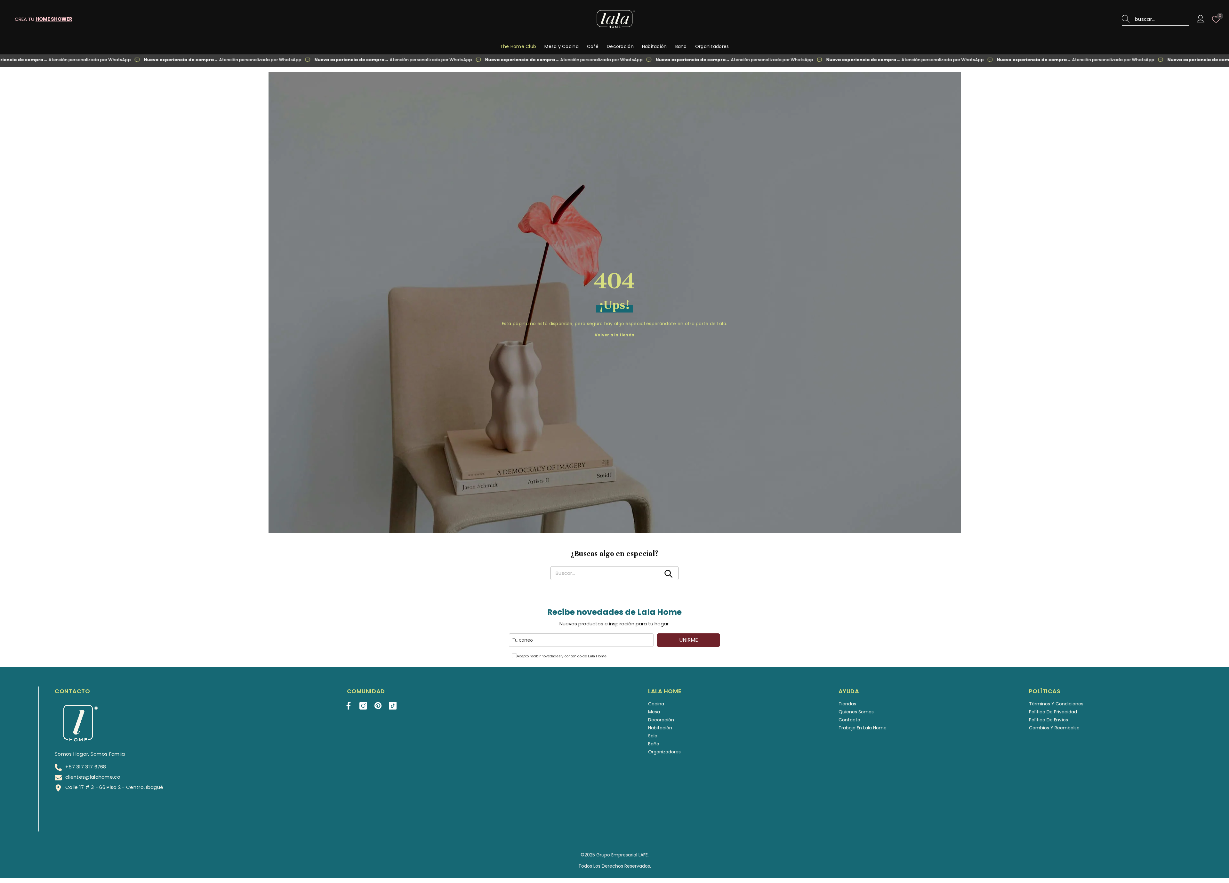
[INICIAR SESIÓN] (1201, 19)
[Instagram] (363, 705)
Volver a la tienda (614, 334)
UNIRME (688, 640)
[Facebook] (348, 705)
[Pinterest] (378, 705)
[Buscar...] (1155, 19)
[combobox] (1162, 19)
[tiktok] (392, 705)
